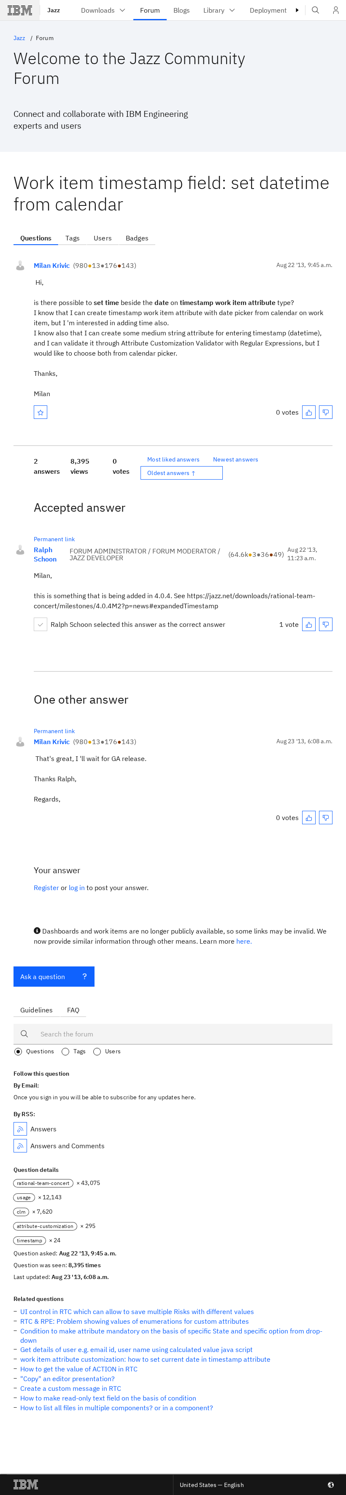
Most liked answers (173, 459)
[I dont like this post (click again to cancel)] (325, 412)
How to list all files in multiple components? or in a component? (116, 1407)
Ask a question (42, 976)
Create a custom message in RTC (70, 1388)
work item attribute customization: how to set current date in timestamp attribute (145, 1359)
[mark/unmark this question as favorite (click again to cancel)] (40, 412)
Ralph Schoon (45, 554)
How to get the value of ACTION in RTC (79, 1369)
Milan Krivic (52, 265)
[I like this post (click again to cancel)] (309, 412)
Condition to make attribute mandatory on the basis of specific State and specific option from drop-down (171, 1335)
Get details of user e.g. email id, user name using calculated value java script (136, 1349)
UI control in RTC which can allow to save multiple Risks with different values (137, 1311)
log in (77, 887)
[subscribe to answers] (20, 1129)
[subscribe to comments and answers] (20, 1145)
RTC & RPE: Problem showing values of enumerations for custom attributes (134, 1321)
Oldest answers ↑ (171, 473)
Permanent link (54, 539)
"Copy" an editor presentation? (67, 1378)
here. (244, 941)
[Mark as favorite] (40, 412)
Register (46, 887)
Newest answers (235, 459)
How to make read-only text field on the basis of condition (108, 1398)
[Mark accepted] (40, 624)
